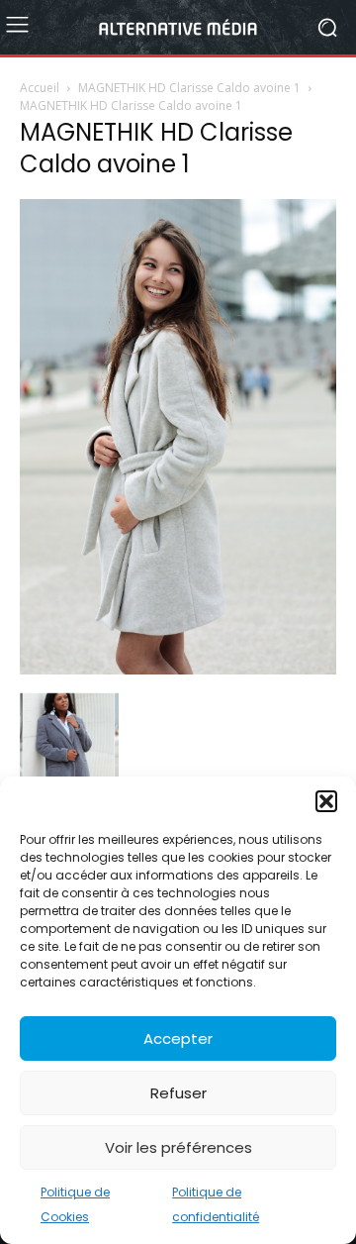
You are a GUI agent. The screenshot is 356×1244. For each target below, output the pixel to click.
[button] (326, 801)
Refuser (178, 1093)
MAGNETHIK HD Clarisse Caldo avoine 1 (189, 87)
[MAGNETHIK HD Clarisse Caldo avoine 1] (178, 669)
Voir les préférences (178, 1147)
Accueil (39, 87)
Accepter (178, 1038)
